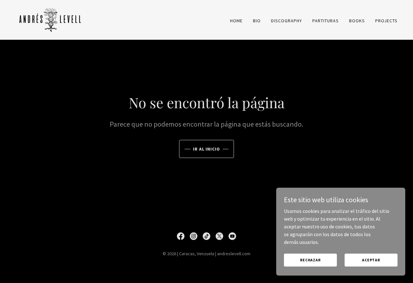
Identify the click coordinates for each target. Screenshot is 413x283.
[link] (50, 19)
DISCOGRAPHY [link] (286, 21)
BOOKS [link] (357, 21)
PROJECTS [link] (386, 21)
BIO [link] (257, 21)
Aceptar (371, 259)
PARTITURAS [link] (325, 21)
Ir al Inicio (206, 149)
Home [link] (236, 21)
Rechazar (310, 259)
